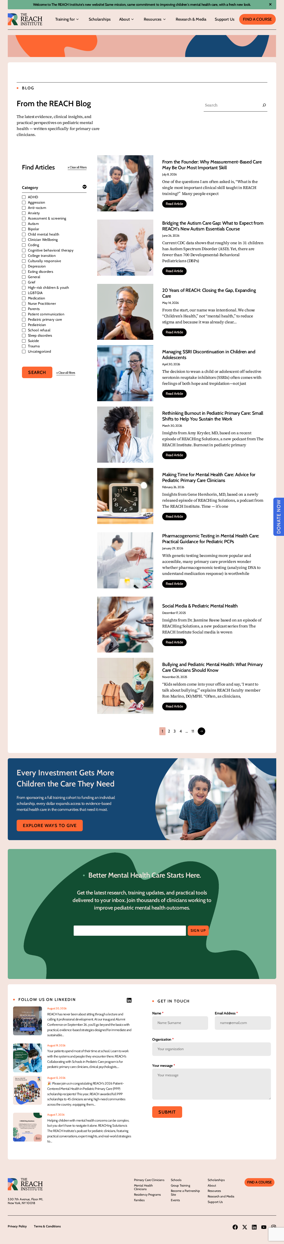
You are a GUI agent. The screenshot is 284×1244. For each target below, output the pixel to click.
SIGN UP (198, 930)
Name (157, 1013)
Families (139, 1200)
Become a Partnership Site (185, 1193)
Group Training (180, 1185)
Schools (176, 1180)
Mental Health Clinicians (143, 1187)
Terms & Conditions (47, 1226)
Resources (153, 19)
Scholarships (100, 19)
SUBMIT (167, 1112)
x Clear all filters (77, 167)
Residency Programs (147, 1195)
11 (192, 731)
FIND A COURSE (259, 1182)
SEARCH (37, 372)
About (124, 19)
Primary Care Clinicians (149, 1180)
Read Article (174, 204)
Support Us (225, 19)
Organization (163, 1039)
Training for (65, 19)
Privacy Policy (17, 1226)
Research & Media (191, 19)
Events (175, 1200)
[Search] (264, 105)
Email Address (226, 1013)
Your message (163, 1065)
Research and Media (221, 1196)
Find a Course (257, 19)
